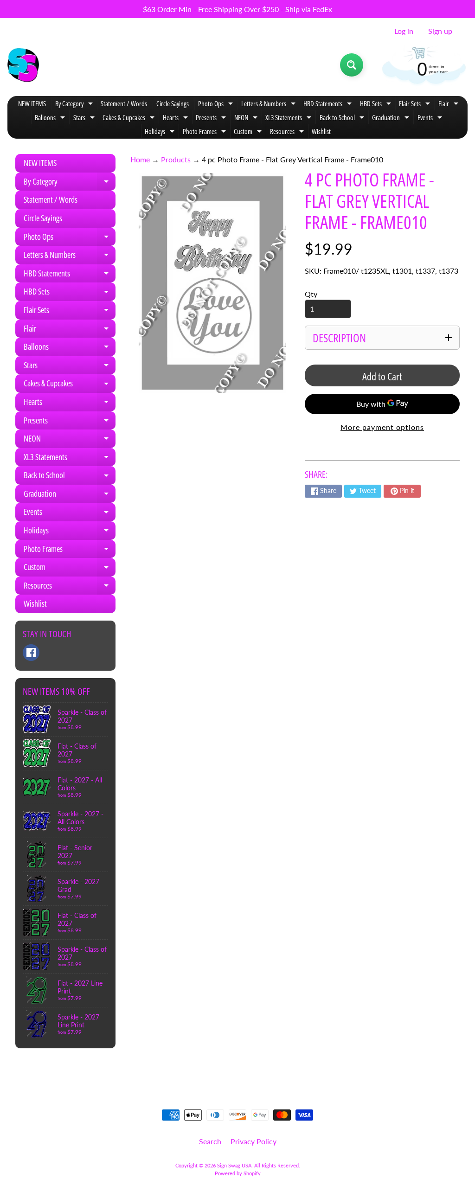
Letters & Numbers (269, 104)
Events (430, 118)
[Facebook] (31, 652)
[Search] (351, 65)
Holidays (161, 132)
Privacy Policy (253, 1141)
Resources (288, 132)
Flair (449, 104)
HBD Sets (376, 104)
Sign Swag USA (234, 1165)
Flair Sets (415, 104)
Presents (212, 118)
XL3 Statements (289, 118)
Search (210, 1141)
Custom (249, 132)
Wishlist (321, 131)
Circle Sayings (172, 103)
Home (140, 159)
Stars (85, 118)
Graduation (391, 118)
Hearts (176, 118)
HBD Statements (328, 104)
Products (176, 159)
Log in (403, 31)
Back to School (343, 118)
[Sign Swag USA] (23, 65)
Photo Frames (205, 132)
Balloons (51, 118)
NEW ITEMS (32, 103)
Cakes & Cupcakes (130, 118)
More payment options (382, 427)
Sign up (440, 31)
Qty (311, 293)
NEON (247, 118)
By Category (75, 104)
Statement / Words (124, 103)
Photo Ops (216, 104)
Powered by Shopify (238, 1173)
